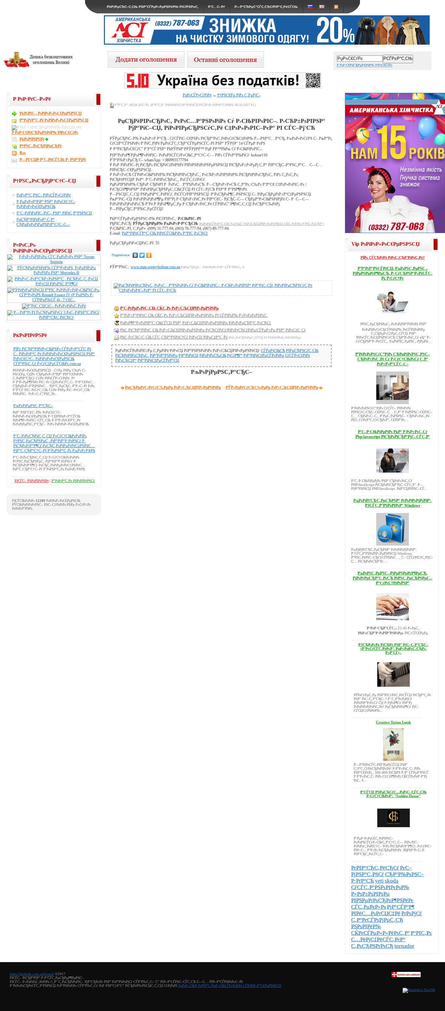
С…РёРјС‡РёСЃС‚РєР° (378, 939)
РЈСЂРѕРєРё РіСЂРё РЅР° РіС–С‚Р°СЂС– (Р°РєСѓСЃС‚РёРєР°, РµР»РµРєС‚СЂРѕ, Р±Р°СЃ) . (393, 648)
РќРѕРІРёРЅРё (32, 139)
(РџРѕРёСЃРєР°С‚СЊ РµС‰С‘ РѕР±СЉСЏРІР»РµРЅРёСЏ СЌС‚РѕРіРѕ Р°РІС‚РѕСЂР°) (261, 224)
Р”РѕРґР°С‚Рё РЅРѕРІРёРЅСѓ (73, 481)
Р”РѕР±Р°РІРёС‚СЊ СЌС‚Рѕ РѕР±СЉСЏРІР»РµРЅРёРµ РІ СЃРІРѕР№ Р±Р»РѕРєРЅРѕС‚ (194, 315)
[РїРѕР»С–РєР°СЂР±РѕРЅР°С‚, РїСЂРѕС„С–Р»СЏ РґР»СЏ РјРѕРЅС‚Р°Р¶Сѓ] (54, 284)
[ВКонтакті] (135, 255)
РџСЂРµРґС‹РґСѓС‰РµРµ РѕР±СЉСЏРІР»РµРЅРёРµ (173, 387)
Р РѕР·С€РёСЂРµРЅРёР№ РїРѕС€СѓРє (364, 65)
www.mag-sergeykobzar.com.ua (155, 267)
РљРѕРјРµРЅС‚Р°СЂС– (33, 405)
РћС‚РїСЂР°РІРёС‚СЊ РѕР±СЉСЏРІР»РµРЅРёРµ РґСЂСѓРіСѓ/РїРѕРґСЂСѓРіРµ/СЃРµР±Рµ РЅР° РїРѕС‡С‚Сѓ (213, 330)
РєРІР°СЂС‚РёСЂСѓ (375, 868)
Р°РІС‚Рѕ (421, 933)
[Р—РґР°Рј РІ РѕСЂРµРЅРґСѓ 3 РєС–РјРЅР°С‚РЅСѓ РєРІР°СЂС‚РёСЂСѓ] (54, 317)
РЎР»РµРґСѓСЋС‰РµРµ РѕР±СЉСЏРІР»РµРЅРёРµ (272, 387)
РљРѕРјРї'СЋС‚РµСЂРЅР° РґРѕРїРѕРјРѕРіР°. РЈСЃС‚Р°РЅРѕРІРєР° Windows (392, 503)
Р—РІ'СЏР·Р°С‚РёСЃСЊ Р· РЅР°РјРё (53, 159)
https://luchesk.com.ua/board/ (32, 974)
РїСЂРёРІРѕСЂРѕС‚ (132, 355)
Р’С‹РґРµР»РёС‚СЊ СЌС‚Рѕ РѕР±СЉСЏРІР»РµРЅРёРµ (169, 308)
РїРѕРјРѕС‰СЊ (212, 355)
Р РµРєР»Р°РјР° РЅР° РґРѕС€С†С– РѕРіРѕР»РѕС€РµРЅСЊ (46, 204)
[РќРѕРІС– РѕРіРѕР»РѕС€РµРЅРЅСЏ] (225, 66)
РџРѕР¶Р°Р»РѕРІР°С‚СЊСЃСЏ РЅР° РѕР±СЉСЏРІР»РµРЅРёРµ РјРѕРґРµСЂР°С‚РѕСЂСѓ (195, 323)
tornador (404, 946)
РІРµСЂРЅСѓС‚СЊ (302, 350)
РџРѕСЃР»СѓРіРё (197, 95)
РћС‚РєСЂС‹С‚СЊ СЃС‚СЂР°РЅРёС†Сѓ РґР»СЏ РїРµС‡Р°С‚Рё (173, 337)
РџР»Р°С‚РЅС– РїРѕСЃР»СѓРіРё (44, 195)
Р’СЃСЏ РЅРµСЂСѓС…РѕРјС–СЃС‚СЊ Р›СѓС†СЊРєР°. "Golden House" (393, 794)
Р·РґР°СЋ (362, 881)
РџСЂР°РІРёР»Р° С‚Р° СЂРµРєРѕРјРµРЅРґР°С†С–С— (43, 222)
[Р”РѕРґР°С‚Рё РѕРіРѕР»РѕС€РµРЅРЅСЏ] (146, 66)
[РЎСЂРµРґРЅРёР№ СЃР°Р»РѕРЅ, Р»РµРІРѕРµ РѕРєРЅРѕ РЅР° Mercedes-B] (54, 273)
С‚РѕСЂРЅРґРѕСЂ (372, 946)
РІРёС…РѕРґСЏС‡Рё (375, 913)
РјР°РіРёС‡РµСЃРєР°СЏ (158, 360)
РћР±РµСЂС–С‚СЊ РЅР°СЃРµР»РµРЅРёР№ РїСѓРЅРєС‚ (152, 6)
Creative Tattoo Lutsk (393, 722)
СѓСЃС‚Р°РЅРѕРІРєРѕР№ (380, 887)
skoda (391, 881)
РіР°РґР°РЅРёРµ (164, 355)
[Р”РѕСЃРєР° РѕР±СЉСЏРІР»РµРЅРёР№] (406, 976)
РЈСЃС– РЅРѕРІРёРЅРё (32, 481)
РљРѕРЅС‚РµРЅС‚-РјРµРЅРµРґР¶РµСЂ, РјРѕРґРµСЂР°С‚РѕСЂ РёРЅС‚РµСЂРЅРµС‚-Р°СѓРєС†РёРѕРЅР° (392, 578)
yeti (379, 881)
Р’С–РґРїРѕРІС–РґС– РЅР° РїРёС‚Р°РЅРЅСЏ (54, 213)
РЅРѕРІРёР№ (366, 926)
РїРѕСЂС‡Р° (125, 360)
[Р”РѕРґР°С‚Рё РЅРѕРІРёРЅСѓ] (47, 139)
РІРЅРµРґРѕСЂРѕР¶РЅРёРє (382, 900)
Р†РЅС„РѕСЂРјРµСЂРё (41, 146)
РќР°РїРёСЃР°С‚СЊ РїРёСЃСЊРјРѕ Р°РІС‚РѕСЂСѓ (165, 233)
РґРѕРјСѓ (411, 913)
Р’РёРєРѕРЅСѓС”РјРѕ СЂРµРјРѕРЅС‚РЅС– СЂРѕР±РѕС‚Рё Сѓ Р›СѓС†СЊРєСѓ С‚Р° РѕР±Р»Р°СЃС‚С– (392, 359)
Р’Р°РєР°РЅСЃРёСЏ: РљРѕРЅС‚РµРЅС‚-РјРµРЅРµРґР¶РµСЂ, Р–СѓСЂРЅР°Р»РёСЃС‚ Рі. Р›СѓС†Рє (392, 273)
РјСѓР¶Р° (234, 355)
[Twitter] (142, 255)
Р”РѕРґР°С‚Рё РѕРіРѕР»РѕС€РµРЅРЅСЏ (54, 120)
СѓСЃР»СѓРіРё (297, 355)
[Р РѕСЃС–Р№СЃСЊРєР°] (310, 6)
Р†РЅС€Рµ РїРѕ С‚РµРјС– (239, 95)
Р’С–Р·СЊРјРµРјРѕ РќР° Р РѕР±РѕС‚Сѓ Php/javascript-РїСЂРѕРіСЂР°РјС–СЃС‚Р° (392, 434)
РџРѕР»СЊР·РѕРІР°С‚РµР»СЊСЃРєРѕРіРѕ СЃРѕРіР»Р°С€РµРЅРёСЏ (229, 986)
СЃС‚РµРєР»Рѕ (368, 907)
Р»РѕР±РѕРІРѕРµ (370, 894)
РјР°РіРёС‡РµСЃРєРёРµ (263, 355)
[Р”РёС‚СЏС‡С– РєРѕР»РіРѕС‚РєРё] (54, 306)
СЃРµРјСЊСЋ (273, 350)
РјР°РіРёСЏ (188, 355)
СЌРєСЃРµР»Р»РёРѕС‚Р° (380, 933)
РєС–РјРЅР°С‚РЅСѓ (381, 871)
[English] (322, 6)
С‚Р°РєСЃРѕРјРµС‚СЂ (377, 920)
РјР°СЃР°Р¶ (400, 907)
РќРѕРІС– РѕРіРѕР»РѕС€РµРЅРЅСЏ (50, 113)
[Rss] (336, 6)
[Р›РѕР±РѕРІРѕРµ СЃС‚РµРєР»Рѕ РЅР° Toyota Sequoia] (54, 261)
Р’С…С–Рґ (216, 6)
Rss (23, 153)
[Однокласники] (149, 255)
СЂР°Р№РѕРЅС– (404, 874)
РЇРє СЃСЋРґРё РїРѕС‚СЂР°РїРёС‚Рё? (393, 257)
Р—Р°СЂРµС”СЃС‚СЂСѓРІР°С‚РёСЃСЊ (266, 6)
